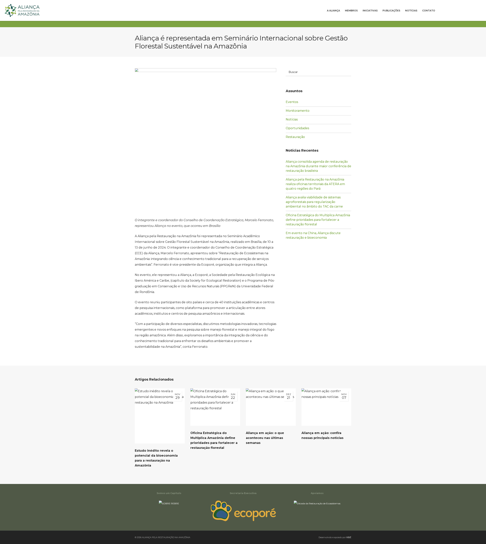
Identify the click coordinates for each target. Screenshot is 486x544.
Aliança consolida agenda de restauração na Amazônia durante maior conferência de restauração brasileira (318, 166)
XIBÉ (348, 537)
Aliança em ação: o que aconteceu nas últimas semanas (265, 438)
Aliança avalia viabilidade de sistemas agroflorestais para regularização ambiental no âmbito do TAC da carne (314, 202)
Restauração (298, 137)
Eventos (294, 102)
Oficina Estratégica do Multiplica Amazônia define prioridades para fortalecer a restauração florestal (318, 219)
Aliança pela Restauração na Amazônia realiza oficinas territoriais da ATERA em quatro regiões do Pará (315, 184)
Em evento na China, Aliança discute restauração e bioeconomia (313, 235)
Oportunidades (299, 128)
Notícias (294, 119)
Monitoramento (300, 110)
